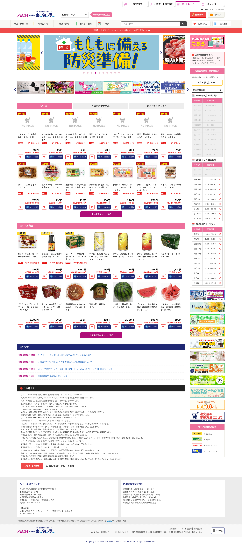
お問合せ (220, 9)
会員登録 (199, 14)
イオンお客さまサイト (121, 532)
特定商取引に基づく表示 (193, 532)
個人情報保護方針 (139, 532)
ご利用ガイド (208, 9)
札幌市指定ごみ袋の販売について (53, 376)
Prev (42, 53)
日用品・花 (43, 23)
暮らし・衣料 (86, 23)
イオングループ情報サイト (101, 532)
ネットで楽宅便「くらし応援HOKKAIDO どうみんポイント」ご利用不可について (75, 369)
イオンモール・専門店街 (162, 4)
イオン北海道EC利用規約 (157, 532)
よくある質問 (187, 529)
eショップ (212, 4)
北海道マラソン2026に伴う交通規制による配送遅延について (65, 362)
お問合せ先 (198, 529)
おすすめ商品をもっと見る (101, 335)
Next (161, 53)
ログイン (217, 14)
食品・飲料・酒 (21, 23)
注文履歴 (223, 24)
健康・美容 (64, 23)
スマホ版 (219, 531)
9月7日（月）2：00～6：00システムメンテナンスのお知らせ (66, 355)
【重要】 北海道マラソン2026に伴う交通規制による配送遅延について (121, 30)
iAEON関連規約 (175, 532)
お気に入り (202, 24)
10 (119, 73)
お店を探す (135, 4)
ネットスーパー (187, 4)
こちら (109, 521)
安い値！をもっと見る (101, 214)
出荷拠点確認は (101, 15)
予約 (107, 23)
